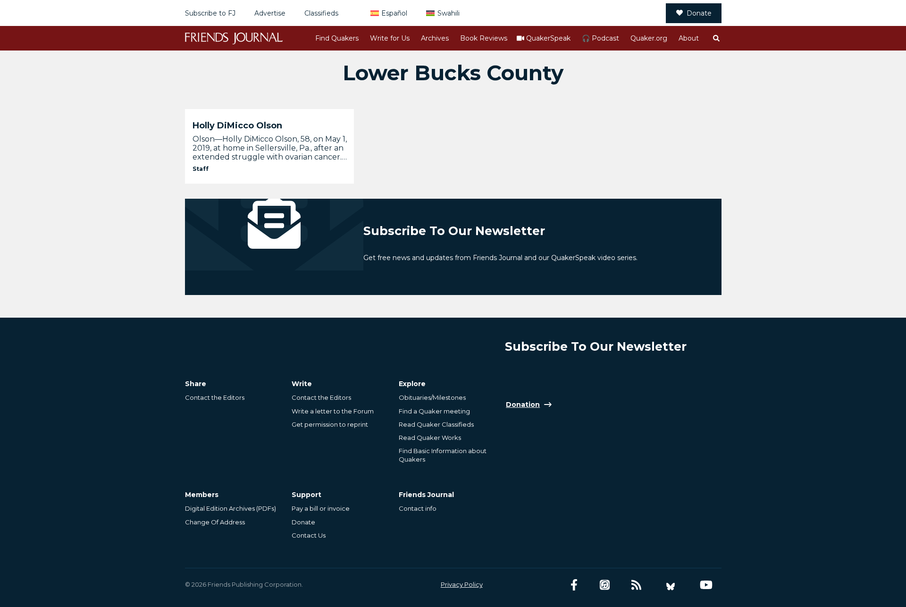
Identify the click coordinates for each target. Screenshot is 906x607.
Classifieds (321, 13)
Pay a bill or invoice (321, 508)
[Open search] (715, 38)
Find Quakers (337, 38)
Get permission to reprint (330, 424)
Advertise (269, 13)
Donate (699, 13)
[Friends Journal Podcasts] (605, 585)
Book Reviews (483, 38)
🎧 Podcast (600, 38)
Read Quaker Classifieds (436, 424)
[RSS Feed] (636, 585)
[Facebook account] (574, 585)
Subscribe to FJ (210, 13)
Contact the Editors (214, 397)
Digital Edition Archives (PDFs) (230, 508)
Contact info (417, 508)
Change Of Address (215, 522)
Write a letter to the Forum (333, 411)
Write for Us (390, 38)
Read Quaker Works (430, 437)
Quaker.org (648, 38)
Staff (201, 168)
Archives (435, 38)
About (689, 38)
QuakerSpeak (548, 38)
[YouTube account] (706, 585)
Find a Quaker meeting (434, 411)
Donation (523, 404)
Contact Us (309, 535)
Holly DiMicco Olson (237, 125)
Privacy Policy (462, 584)
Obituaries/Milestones (432, 397)
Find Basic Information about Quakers (443, 455)
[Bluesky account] (670, 585)
